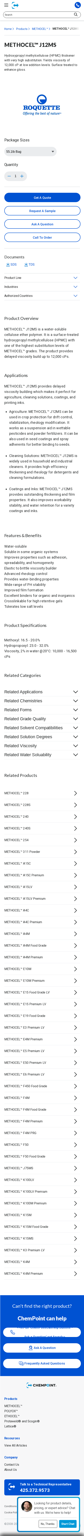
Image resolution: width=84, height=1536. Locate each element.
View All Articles (15, 1445)
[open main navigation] (6, 5)
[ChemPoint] (42, 1388)
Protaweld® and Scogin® (22, 1421)
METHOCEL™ (40, 28)
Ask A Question (42, 224)
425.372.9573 (35, 1490)
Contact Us (11, 1464)
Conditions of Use (14, 1506)
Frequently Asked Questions (44, 1363)
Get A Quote (42, 198)
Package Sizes (16, 140)
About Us (10, 1470)
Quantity (11, 164)
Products (22, 28)
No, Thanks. (48, 1523)
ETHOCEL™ (12, 1416)
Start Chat (67, 1523)
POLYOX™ (11, 1411)
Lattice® (10, 1426)
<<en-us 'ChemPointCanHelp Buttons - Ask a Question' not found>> (45, 1332)
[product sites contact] (78, 5)
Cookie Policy (12, 1512)
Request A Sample (42, 211)
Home (8, 28)
